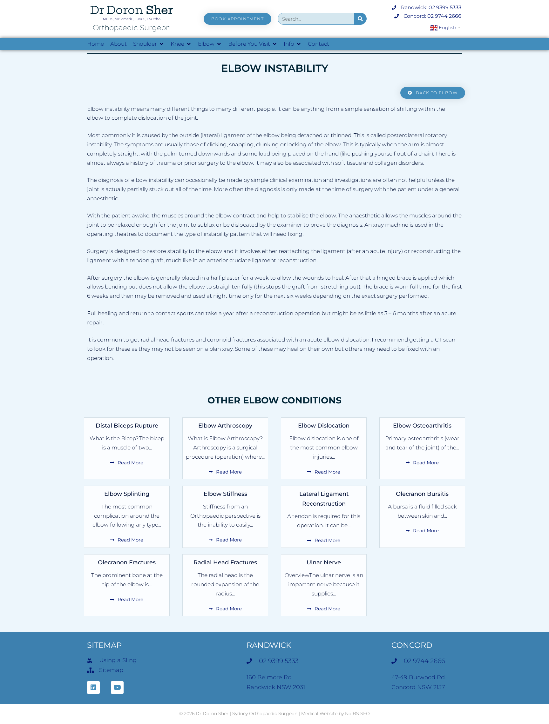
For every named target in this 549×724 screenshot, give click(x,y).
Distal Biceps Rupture (127, 425)
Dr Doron (131, 10)
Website (328, 713)
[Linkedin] (93, 687)
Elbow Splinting (126, 493)
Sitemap (104, 645)
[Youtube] (117, 687)
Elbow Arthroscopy (225, 425)
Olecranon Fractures (127, 562)
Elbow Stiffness (225, 493)
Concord (411, 645)
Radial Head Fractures (225, 562)
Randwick (269, 645)
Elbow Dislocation (323, 425)
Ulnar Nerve (324, 562)
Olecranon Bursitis (422, 493)
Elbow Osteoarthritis (422, 425)
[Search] (360, 18)
